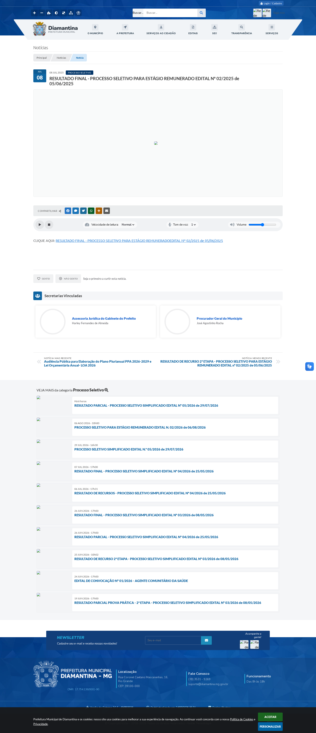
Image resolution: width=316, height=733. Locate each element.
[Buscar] (201, 13)
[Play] (39, 224)
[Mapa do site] (71, 13)
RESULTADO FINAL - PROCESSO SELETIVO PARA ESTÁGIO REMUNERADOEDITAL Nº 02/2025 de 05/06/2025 (139, 241)
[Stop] (49, 224)
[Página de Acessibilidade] (78, 13)
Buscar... (138, 13)
